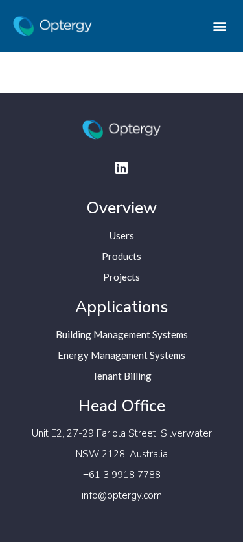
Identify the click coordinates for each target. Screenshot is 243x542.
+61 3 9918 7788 (122, 474)
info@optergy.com (122, 495)
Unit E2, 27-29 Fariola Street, (96, 433)
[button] (219, 26)
